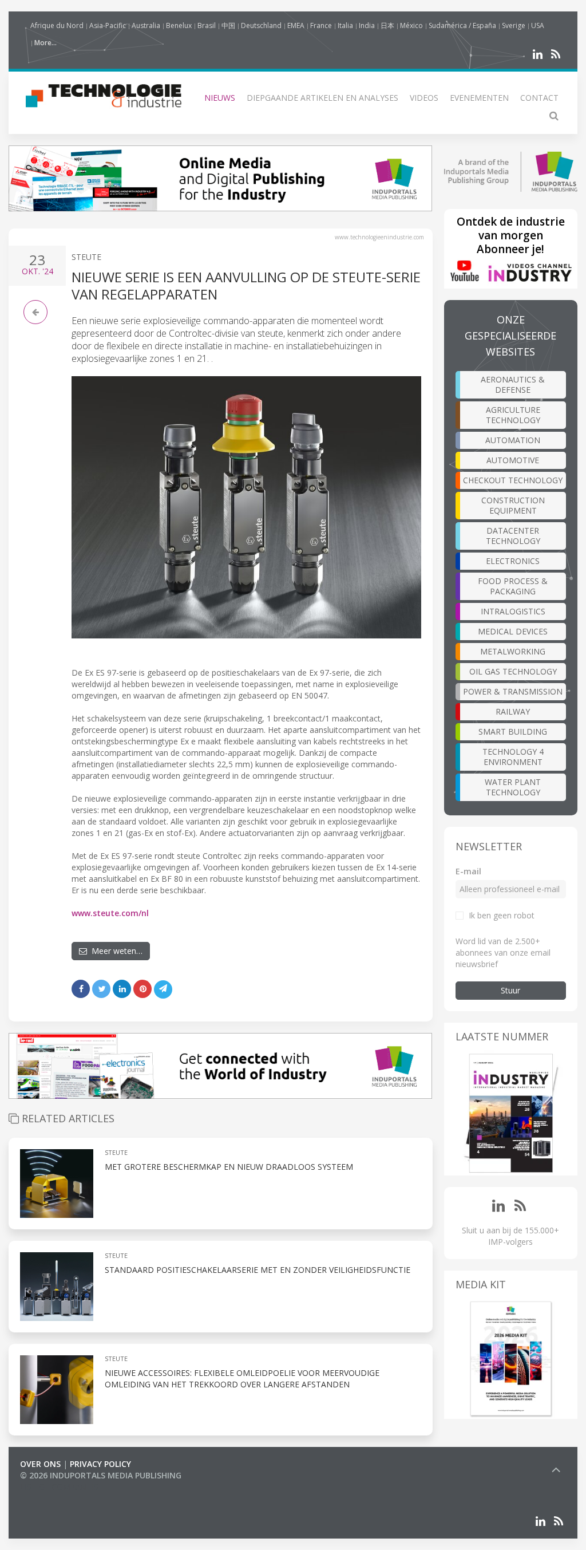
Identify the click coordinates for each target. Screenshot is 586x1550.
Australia (146, 25)
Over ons (40, 1463)
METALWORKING (512, 651)
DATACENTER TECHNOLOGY (513, 535)
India (367, 25)
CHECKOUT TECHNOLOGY (513, 480)
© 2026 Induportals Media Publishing (100, 1475)
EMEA (295, 25)
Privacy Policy (100, 1463)
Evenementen (479, 97)
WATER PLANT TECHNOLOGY (513, 787)
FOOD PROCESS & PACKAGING (513, 586)
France (321, 25)
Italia (345, 25)
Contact (539, 97)
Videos (424, 97)
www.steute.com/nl (110, 913)
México (411, 25)
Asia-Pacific (107, 25)
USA (537, 25)
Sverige (513, 25)
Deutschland (261, 25)
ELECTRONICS (513, 560)
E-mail (468, 871)
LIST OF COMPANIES (59, 1486)
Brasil (206, 25)
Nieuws (219, 97)
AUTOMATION (512, 440)
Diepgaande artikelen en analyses (322, 97)
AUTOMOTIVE (512, 460)
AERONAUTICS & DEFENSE (513, 384)
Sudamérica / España (462, 25)
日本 (387, 25)
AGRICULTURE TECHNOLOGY (513, 414)
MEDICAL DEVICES (513, 631)
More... (45, 43)
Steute (86, 256)
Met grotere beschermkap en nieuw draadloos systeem (229, 1166)
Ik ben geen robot (501, 915)
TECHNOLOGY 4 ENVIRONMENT (513, 756)
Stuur (510, 990)
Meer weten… (114, 950)
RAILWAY (513, 711)
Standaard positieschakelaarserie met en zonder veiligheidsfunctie (257, 1269)
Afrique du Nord (57, 25)
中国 (228, 25)
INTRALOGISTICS (513, 611)
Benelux (179, 25)
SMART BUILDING (512, 731)
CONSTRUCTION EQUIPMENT (513, 505)
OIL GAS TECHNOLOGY (513, 671)
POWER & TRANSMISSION (513, 691)
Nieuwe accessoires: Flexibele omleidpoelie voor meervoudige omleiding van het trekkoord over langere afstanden (242, 1378)
